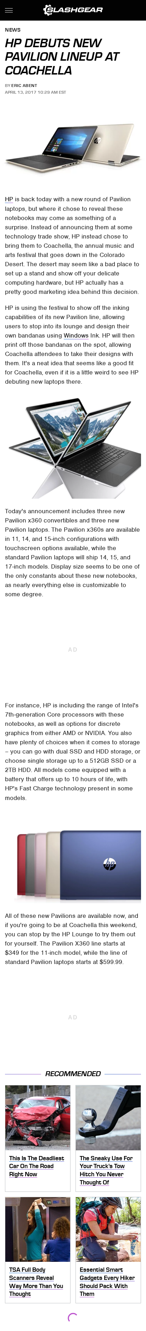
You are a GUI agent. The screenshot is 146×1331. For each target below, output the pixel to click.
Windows (76, 335)
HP (9, 199)
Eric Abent (24, 85)
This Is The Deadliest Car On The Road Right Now (36, 1166)
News (13, 30)
